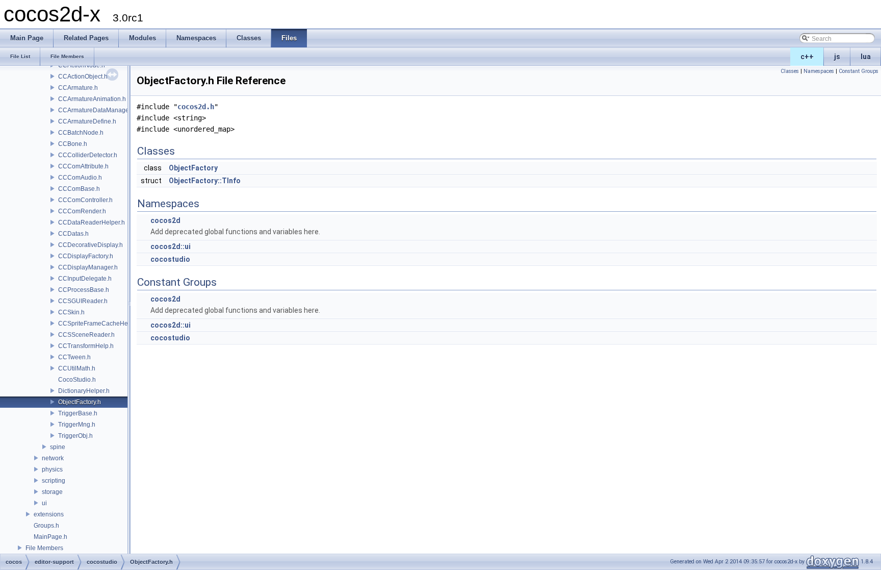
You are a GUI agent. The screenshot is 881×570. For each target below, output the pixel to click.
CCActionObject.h (83, 76)
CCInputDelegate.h (85, 278)
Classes (790, 71)
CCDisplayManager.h (88, 267)
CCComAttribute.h (83, 166)
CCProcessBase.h (83, 289)
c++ (807, 57)
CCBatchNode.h (80, 132)
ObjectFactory (193, 168)
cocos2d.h (195, 107)
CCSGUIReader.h (83, 301)
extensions (49, 514)
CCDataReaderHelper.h (91, 222)
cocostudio (170, 259)
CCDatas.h (73, 233)
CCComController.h (85, 200)
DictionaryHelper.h (84, 390)
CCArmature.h (78, 87)
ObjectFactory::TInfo (205, 181)
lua (866, 57)
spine (57, 447)
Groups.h (46, 525)
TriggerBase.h (77, 413)
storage (52, 491)
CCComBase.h (79, 188)
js (837, 57)
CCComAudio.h (80, 177)
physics (52, 469)
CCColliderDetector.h (87, 155)
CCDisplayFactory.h (85, 256)
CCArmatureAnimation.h (92, 99)
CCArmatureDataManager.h (97, 110)
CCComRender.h (82, 211)
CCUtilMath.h (76, 368)
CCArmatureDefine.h (87, 121)
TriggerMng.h (76, 424)
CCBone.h (72, 143)
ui (44, 503)
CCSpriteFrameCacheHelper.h (100, 323)
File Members (44, 548)
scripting (53, 480)
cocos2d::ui (170, 246)
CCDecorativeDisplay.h (90, 245)
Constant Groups (858, 71)
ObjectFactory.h (79, 402)
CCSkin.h (71, 312)
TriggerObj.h (75, 435)
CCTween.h (74, 357)
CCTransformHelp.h (86, 346)
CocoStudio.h (77, 379)
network (53, 458)
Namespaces (819, 71)
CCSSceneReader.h (86, 334)
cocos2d (165, 220)
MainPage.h (50, 536)
